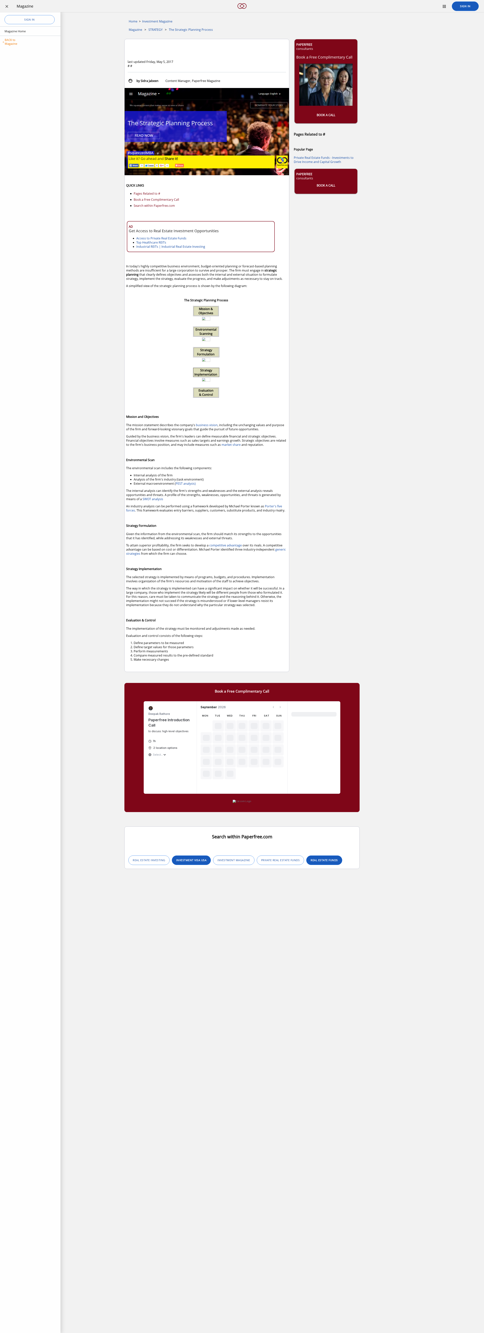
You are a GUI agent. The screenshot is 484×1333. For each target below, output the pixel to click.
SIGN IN (465, 6)
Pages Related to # (147, 193)
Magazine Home (15, 31)
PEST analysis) (186, 483)
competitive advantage (225, 545)
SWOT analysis (153, 499)
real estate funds (324, 860)
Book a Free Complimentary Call (156, 199)
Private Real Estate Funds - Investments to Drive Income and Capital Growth (324, 160)
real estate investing (149, 860)
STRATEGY (155, 30)
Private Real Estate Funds (280, 860)
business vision (207, 425)
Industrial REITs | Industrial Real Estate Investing (170, 247)
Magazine (135, 30)
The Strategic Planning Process (191, 30)
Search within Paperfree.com (154, 206)
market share (231, 445)
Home (133, 21)
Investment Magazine (157, 21)
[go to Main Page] (242, 11)
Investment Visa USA (191, 860)
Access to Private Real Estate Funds (161, 238)
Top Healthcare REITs (151, 242)
